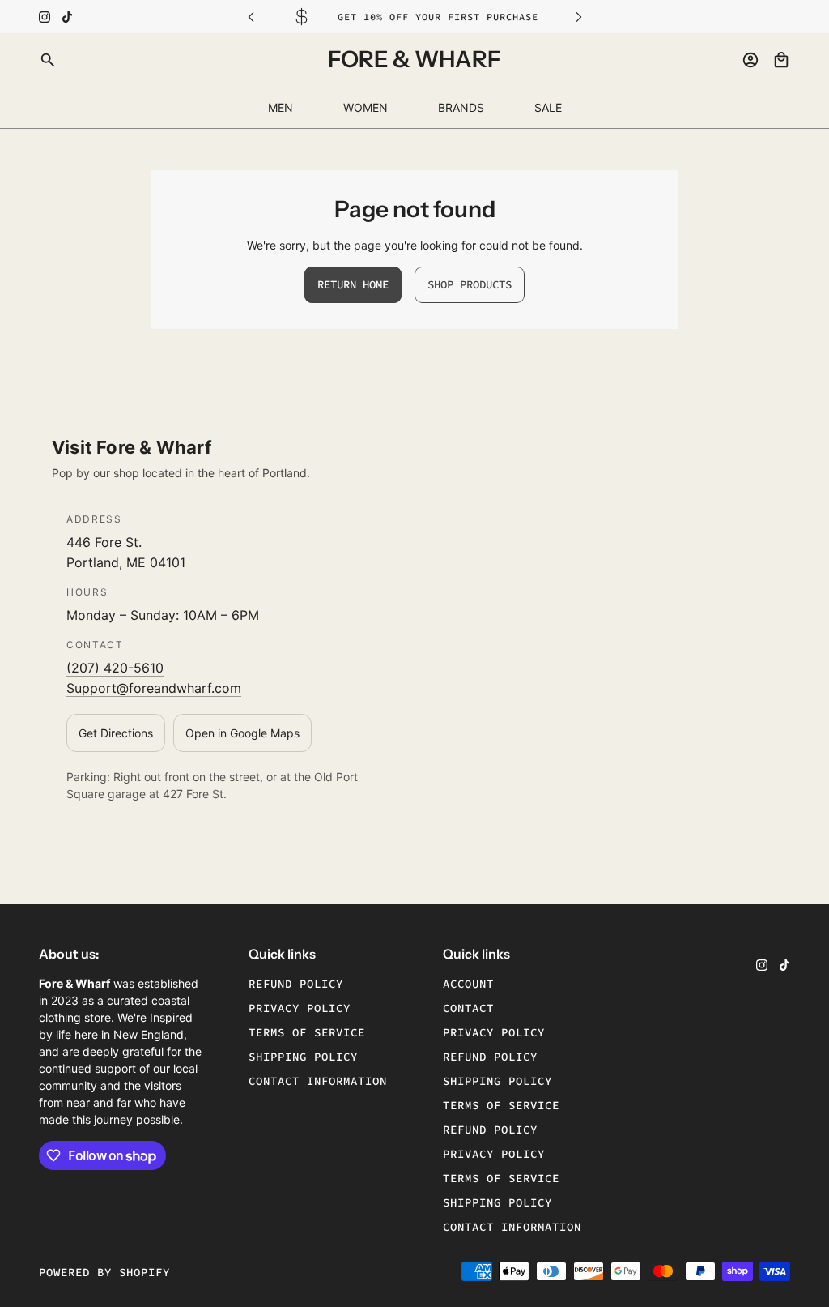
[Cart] (781, 60)
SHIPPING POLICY (497, 1081)
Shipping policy (303, 1056)
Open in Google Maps (242, 733)
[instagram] (44, 17)
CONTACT (468, 1008)
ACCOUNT (468, 983)
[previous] (251, 16)
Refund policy (296, 983)
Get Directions (116, 733)
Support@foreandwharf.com (153, 688)
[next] (579, 16)
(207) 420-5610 (115, 668)
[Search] (48, 60)
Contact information (318, 1081)
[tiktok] (67, 17)
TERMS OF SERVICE (501, 1105)
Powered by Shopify (104, 1272)
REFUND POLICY (490, 1056)
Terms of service (307, 1032)
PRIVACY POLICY (494, 1032)
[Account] (750, 60)
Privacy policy (300, 1008)
